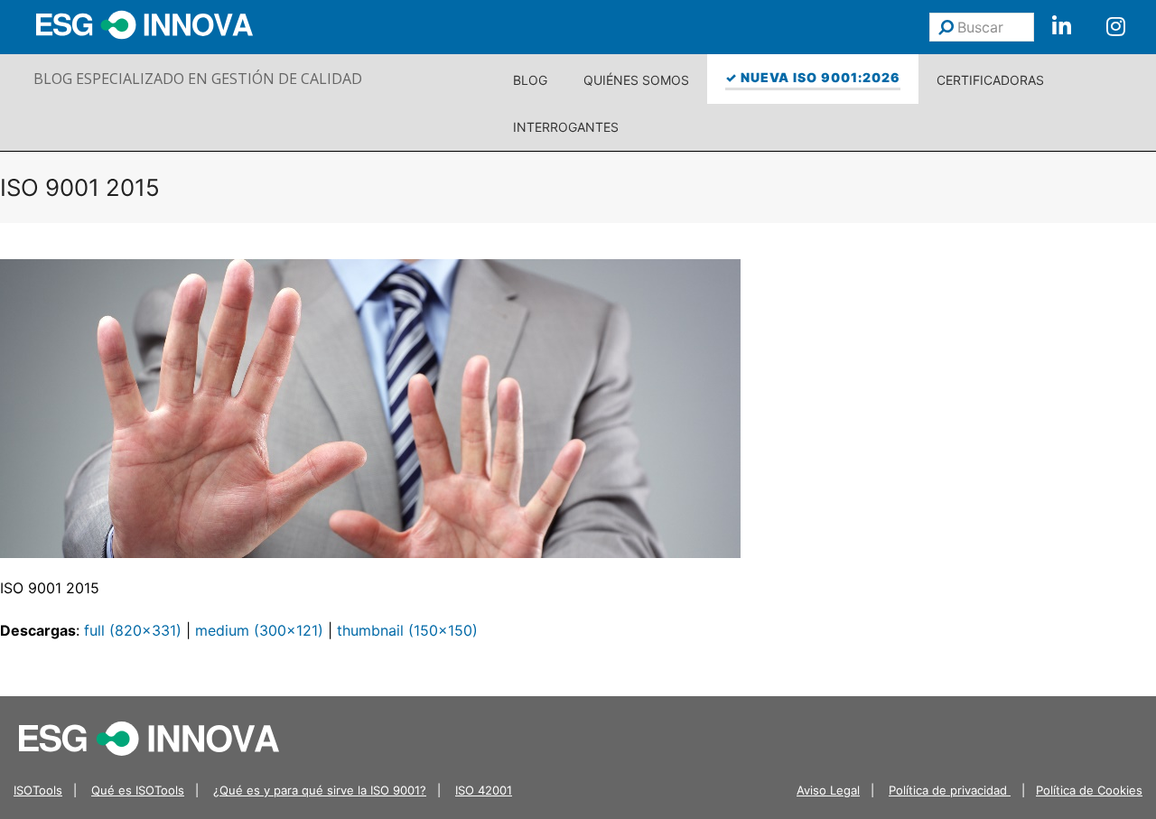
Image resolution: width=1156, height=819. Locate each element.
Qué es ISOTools (137, 790)
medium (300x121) (259, 630)
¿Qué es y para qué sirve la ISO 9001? (319, 790)
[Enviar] (946, 27)
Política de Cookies (1089, 790)
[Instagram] (1115, 27)
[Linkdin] (1061, 27)
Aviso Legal (828, 790)
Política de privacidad (950, 790)
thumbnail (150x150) (407, 630)
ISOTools (38, 790)
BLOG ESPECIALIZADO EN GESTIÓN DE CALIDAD (197, 78)
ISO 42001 (483, 790)
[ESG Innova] (149, 738)
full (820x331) (133, 630)
